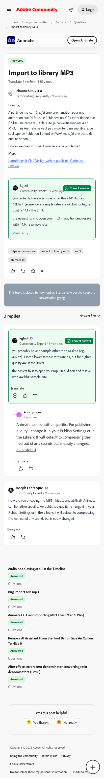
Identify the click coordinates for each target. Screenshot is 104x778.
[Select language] (71, 10)
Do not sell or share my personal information (38, 772)
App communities (37, 22)
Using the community (24, 756)
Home (14, 22)
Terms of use (49, 756)
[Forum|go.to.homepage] (37, 10)
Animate (61, 22)
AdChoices (82, 772)
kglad (24, 185)
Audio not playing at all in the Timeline (37, 569)
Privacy (66, 756)
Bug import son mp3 (23, 592)
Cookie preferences (22, 764)
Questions (80, 22)
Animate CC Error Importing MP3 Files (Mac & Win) (46, 615)
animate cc (17, 260)
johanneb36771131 (29, 91)
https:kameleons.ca (23, 251)
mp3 (78, 251)
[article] (52, 366)
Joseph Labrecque (29, 488)
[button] (9, 11)
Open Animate (82, 40)
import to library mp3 (55, 251)
